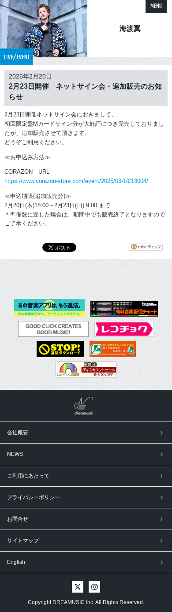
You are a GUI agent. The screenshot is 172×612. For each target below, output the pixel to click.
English (16, 562)
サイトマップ (23, 540)
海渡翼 (130, 28)
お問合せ (17, 519)
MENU (156, 6)
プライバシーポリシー (33, 497)
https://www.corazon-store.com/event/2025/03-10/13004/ (76, 181)
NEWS (15, 454)
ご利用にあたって (28, 476)
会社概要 (17, 432)
